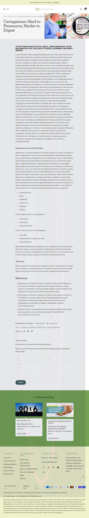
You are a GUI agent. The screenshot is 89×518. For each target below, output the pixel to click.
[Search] (8, 9)
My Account (24, 459)
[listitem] (24, 331)
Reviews (23, 478)
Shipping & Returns (10, 464)
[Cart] (85, 9)
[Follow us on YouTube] (58, 467)
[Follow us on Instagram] (48, 467)
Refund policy (8, 474)
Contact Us (7, 458)
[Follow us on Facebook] (43, 467)
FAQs (22, 475)
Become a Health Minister (29, 469)
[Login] (81, 9)
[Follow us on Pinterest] (53, 467)
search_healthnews (53, 327)
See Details (55, 2)
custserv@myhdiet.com (49, 462)
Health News (12, 16)
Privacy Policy (56, 349)
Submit (20, 382)
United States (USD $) (10, 487)
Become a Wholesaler (27, 472)
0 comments (53, 323)
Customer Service (9, 461)
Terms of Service (9, 471)
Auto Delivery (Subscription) (25, 464)
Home (5, 16)
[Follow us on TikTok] (43, 472)
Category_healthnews (28, 327)
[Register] (83, 476)
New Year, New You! (23, 420)
